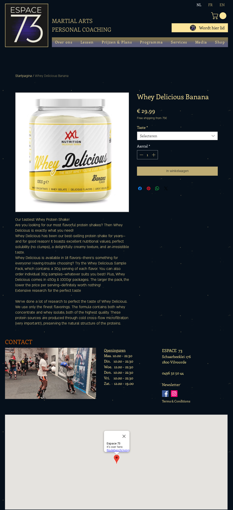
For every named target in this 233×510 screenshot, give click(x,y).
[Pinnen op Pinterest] (148, 188)
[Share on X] (166, 188)
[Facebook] (165, 393)
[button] (219, 15)
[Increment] (154, 154)
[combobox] (177, 136)
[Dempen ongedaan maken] (17, 394)
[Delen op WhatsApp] (157, 188)
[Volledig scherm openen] (91, 394)
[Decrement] (141, 154)
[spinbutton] (147, 154)
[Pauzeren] (10, 394)
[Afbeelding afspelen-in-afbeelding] (84, 394)
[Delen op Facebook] (140, 188)
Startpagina (23, 76)
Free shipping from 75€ (152, 118)
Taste (142, 127)
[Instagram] (174, 393)
